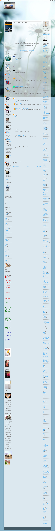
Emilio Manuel (44, 197)
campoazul (44, 122)
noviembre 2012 (7, 240)
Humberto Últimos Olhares (45, 250)
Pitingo (43, 430)
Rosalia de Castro (45, 455)
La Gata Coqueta (44, 301)
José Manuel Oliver (45, 271)
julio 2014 (6, 254)
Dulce (43, 179)
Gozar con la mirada (8, 162)
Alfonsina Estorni (44, 57)
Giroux (43, 236)
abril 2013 (6, 244)
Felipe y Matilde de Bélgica (46, 214)
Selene (43, 470)
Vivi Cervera (44, 516)
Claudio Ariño (44, 150)
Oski (43, 410)
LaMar (43, 306)
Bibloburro (44, 118)
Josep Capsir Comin (45, 277)
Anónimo (44, 92)
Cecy (43, 137)
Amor (43, 70)
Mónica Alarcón (44, 392)
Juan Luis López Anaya (45, 282)
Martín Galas (44, 375)
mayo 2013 (6, 245)
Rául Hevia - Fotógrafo (45, 445)
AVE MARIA (44, 103)
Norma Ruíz (44, 407)
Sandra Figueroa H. (45, 465)
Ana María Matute (44, 77)
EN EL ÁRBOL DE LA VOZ (10, 118)
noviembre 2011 (6, 230)
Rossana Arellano (45, 460)
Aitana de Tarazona (45, 52)
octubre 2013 (6, 249)
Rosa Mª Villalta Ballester (45, 454)
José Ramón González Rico (46, 273)
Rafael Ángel (44, 441)
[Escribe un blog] (25, 51)
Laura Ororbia (44, 310)
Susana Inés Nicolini (45, 486)
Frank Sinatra (44, 225)
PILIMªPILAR (44, 429)
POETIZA (44, 433)
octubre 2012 (6, 239)
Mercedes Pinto (44, 381)
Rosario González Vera (45, 457)
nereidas (7, 109)
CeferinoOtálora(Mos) (45, 138)
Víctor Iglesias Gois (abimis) (46, 513)
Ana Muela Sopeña (45, 78)
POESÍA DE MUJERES (8, 117)
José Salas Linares (45, 275)
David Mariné (44, 169)
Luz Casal (44, 333)
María (43, 352)
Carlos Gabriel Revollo (45, 128)
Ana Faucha (44, 76)
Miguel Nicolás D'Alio (45, 387)
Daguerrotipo (44, 165)
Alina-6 (43, 60)
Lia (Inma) (44, 315)
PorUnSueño (44, 434)
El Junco (43, 188)
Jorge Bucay (44, 268)
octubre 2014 (6, 256)
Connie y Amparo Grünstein (46, 155)
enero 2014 (6, 250)
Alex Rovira (44, 56)
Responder (16, 59)
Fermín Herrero (44, 215)
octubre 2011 (6, 229)
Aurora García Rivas (45, 101)
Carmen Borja (44, 133)
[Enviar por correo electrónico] (24, 51)
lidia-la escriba (44, 317)
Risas (43, 451)
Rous (43, 461)
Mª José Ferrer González (45, 336)
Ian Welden (44, 252)
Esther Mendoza (44, 204)
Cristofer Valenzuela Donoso (46, 161)
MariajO (43, 365)
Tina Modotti (44, 496)
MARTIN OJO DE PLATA (45, 376)
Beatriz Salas (44, 111)
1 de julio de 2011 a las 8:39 (24, 61)
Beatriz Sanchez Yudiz (45, 106)
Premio (43, 435)
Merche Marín (44, 383)
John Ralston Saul (45, 266)
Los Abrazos (44, 323)
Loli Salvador (44, 321)
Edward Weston (44, 185)
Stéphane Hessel (44, 483)
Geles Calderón (44, 231)
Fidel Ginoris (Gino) (45, 218)
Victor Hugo (44, 512)
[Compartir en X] (26, 51)
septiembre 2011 (7, 228)
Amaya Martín (44, 65)
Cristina (43, 158)
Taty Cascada (44, 491)
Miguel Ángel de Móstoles (18, 61)
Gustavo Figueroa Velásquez (46, 242)
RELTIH (43, 449)
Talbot (43, 487)
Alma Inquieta (44, 61)
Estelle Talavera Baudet (45, 203)
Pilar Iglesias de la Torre (45, 428)
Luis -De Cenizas (44, 327)
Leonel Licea (44, 311)
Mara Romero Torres (45, 347)
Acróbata (44, 46)
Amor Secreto (44, 71)
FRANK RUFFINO (45, 224)
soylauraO (16, 86)
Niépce (43, 402)
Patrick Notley (44, 420)
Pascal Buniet (44, 416)
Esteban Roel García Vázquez (46, 202)
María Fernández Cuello (45, 359)
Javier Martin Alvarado (45, 263)
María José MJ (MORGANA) (46, 360)
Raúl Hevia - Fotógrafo (45, 444)
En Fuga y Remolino (8, 74)
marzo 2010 (6, 213)
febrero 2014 (6, 251)
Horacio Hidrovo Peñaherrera (46, 247)
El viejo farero (44, 190)
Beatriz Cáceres (44, 107)
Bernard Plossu (44, 116)
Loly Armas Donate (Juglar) (46, 322)
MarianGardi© (44, 367)
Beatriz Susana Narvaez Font (46, 113)
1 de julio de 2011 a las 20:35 (21, 86)
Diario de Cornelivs (45, 174)
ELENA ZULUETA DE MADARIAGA (45, 192)
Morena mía (44, 393)
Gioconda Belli (44, 235)
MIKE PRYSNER (44, 388)
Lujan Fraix (44, 331)
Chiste (43, 144)
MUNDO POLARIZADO (10, 81)
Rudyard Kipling (44, 462)
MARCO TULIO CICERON (45, 348)
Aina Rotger (44, 51)
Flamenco (44, 219)
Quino (43, 440)
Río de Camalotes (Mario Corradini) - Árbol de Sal (10, 106)
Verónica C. (44, 507)
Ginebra (43, 234)
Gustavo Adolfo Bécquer (45, 241)
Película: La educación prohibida (46, 424)
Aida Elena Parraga (45, 49)
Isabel (43, 256)
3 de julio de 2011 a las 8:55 (25, 108)
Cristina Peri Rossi (45, 160)
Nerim (43, 400)
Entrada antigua (38, 166)
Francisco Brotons (45, 221)
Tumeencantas (44, 502)
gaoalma (44, 230)
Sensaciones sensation (45, 471)
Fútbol (43, 226)
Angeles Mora (44, 86)
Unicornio (44, 504)
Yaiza (43, 518)
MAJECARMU (44, 342)
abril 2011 (6, 224)
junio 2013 (6, 246)
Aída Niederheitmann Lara (45, 50)
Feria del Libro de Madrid (10, 67)
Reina (16, 56)
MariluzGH (44, 370)
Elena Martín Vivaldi (45, 191)
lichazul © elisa (44, 316)
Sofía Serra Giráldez (45, 477)
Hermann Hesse (44, 245)
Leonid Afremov (44, 312)
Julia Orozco (44, 286)
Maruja (43, 377)
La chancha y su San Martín (46, 300)
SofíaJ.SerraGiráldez (45, 478)
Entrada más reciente (16, 166)
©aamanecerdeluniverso (45, 45)
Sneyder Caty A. (44, 476)
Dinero (43, 175)
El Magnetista (44, 189)
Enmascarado (44, 199)
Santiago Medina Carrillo (45, 467)
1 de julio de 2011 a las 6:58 (20, 56)
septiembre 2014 (7, 255)
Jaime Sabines (44, 262)
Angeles (43, 83)
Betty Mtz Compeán (45, 117)
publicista (44, 439)
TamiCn (43, 488)
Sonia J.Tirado (44, 480)
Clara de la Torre (44, 148)
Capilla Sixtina (44, 123)
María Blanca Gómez (45, 353)
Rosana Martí (44, 456)
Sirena (43, 475)
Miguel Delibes (44, 386)
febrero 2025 (6, 261)
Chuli (43, 145)
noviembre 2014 (7, 257)
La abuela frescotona (45, 299)
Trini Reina (7, 170)
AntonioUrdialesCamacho (45, 97)
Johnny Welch (44, 267)
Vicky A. (43, 509)
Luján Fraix (7, 88)
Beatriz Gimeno (44, 108)
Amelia (43, 67)
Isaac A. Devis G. (44, 255)
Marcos (43, 349)
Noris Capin (44, 406)
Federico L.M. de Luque (45, 210)
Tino (43, 497)
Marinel (43, 371)
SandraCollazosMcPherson (46, 466)
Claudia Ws (44, 149)
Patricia (43, 419)
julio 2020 (6, 260)
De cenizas (7, 185)
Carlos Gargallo (44, 129)
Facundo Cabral (44, 209)
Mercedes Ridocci (45, 382)
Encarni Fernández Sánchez (46, 198)
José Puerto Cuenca (45, 272)
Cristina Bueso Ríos (45, 159)
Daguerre (44, 164)
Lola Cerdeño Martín (45, 320)
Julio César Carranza (45, 290)
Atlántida (44, 100)
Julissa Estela (44, 292)
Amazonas (44, 66)
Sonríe (43, 481)
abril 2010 (6, 214)
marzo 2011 (6, 223)
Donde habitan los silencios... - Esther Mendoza (8, 140)
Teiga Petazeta (44, 492)
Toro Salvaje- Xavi (45, 499)
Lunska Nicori (44, 332)
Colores (43, 153)
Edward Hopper (44, 184)
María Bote (44, 354)
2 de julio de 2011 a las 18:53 (20, 103)
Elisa (16, 103)
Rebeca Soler (44, 446)
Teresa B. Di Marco (45, 493)
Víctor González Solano (45, 511)
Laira (43, 305)
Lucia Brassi (44, 326)
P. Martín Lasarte (44, 412)
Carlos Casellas (44, 127)
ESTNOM (44, 205)
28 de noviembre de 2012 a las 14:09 (22, 135)
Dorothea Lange (44, 178)
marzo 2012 (6, 233)
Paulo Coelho (44, 421)
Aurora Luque (44, 102)
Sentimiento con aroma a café (46, 472)
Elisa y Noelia (44, 194)
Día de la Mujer (44, 170)
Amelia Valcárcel (44, 68)
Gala (43, 229)
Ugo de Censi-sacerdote (45, 503)
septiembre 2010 (7, 218)
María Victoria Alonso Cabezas (46, 364)
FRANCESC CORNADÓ (45, 220)
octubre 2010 (6, 219)
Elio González (44, 193)
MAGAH (43, 339)
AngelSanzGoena (45, 88)
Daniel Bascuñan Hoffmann (46, 166)
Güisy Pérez (44, 240)
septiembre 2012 (7, 238)
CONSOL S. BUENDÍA (45, 156)
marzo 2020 (6, 259)
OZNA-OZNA (44, 411)
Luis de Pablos (44, 328)
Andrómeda (44, 81)
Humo (43, 251)
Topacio (43, 498)
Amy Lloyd (44, 73)
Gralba (43, 239)
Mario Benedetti (44, 372)
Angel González (44, 82)
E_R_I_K (44, 180)
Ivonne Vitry (44, 260)
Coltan (43, 154)
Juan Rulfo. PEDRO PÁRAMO (46, 285)
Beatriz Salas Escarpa (17, 108)
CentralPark (44, 139)
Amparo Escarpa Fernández (46, 72)
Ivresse (43, 261)
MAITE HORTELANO (45, 341)
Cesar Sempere (44, 140)
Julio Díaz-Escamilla (45, 291)
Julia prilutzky (44, 287)
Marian (43, 366)
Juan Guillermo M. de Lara (45, 280)
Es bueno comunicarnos (8, 104)
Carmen (43, 132)
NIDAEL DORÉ (44, 401)
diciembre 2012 (6, 241)
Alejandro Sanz (44, 55)
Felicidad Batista (44, 213)
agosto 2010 (6, 217)
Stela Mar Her (44, 482)
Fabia (43, 208)
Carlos (43, 124)
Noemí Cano (44, 405)
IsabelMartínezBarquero (45, 258)
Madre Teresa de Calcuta (45, 338)
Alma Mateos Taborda (45, 62)
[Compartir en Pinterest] (27, 51)
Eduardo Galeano (45, 183)
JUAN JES (44, 281)
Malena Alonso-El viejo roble (46, 343)
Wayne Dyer (44, 517)
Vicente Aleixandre (45, 508)
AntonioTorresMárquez (45, 96)
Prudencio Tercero (45, 438)
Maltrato (43, 344)
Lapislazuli (44, 307)
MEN (43, 380)
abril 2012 (6, 234)
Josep (43, 276)
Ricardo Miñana (44, 450)
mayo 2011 (6, 225)
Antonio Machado (44, 95)
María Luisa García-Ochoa (45, 361)
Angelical (44, 87)
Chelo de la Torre (44, 143)
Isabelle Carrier (44, 257)
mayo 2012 (6, 235)
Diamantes (44, 171)
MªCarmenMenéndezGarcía (46, 337)
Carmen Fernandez (45, 134)
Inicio (28, 166)
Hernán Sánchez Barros (45, 246)
